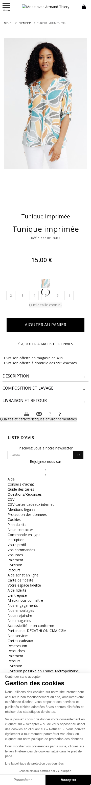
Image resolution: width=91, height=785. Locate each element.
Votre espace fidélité (24, 585)
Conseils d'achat (21, 484)
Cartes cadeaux (20, 640)
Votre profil (17, 544)
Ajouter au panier (45, 324)
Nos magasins (19, 620)
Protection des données (27, 514)
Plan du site (17, 524)
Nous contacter (20, 529)
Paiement (15, 560)
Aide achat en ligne (23, 575)
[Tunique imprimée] (45, 103)
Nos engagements (23, 605)
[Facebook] (45, 469)
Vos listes (15, 554)
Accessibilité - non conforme (31, 625)
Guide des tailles (21, 489)
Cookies (14, 519)
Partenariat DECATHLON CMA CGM (37, 630)
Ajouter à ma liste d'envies (47, 343)
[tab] (45, 376)
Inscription (16, 539)
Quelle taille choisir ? (45, 304)
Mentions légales (21, 509)
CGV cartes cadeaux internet (31, 504)
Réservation (17, 645)
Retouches (16, 650)
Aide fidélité (17, 590)
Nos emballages (21, 610)
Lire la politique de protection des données (34, 763)
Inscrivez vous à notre (45, 448)
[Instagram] (45, 474)
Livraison (15, 565)
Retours (14, 570)
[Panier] (84, 6)
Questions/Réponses (25, 494)
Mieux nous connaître (25, 600)
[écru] (45, 283)
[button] (45, 376)
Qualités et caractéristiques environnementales (38, 419)
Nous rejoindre (20, 615)
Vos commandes (21, 549)
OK (78, 454)
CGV (11, 499)
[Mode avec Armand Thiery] (45, 6)
